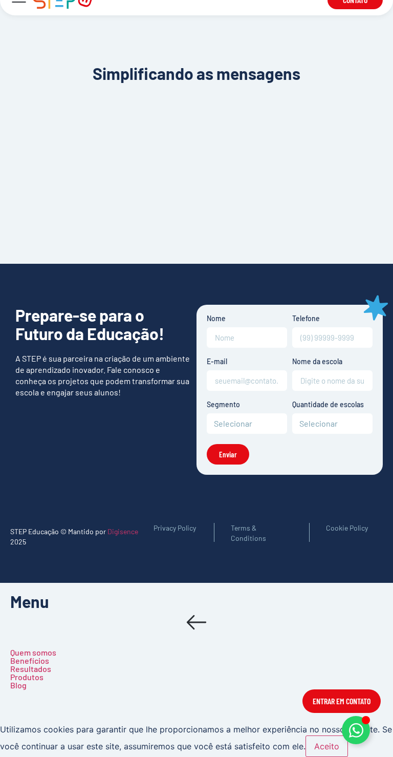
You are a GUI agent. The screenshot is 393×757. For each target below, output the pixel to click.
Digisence (122, 531)
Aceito (326, 746)
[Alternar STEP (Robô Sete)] (356, 730)
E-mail (217, 362)
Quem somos (33, 652)
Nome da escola (317, 362)
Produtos (26, 677)
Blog (18, 685)
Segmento (223, 405)
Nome (216, 319)
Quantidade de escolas (328, 405)
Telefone (306, 319)
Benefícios (29, 660)
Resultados (30, 669)
